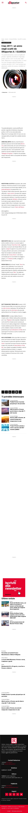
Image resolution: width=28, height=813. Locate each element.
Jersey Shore (12, 254)
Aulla (2, 343)
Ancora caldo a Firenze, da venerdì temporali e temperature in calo (17, 419)
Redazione (4, 92)
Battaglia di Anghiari (7, 153)
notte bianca (14, 310)
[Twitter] (6, 392)
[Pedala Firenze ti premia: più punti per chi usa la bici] (5, 402)
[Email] (20, 392)
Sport (11, 601)
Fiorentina (3, 651)
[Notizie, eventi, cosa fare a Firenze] (13, 2)
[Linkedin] (9, 392)
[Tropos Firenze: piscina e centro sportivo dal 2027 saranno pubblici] (5, 427)
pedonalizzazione (6, 189)
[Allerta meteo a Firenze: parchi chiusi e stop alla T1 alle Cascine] (5, 411)
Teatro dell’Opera (19, 207)
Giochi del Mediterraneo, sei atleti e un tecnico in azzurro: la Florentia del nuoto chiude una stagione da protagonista (18, 606)
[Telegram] (16, 392)
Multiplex (15, 199)
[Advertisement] (14, 23)
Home (2, 39)
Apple (8, 249)
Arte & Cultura (4, 657)
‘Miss (14, 272)
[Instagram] (10, 794)
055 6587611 (9, 762)
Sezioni (6, 39)
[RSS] (14, 794)
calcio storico (11, 193)
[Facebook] (2, 392)
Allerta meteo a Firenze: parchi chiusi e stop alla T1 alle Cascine (17, 411)
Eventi (2, 664)
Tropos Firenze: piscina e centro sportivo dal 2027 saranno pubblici (17, 427)
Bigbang (9, 320)
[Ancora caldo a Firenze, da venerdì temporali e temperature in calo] (5, 419)
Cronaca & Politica (13, 39)
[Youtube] (21, 794)
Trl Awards (10, 258)
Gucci (21, 264)
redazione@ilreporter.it (9, 764)
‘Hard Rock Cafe (16, 245)
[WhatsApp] (13, 392)
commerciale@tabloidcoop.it (11, 787)
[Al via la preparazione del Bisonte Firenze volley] (5, 623)
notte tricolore (6, 308)
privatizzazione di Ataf (16, 329)
